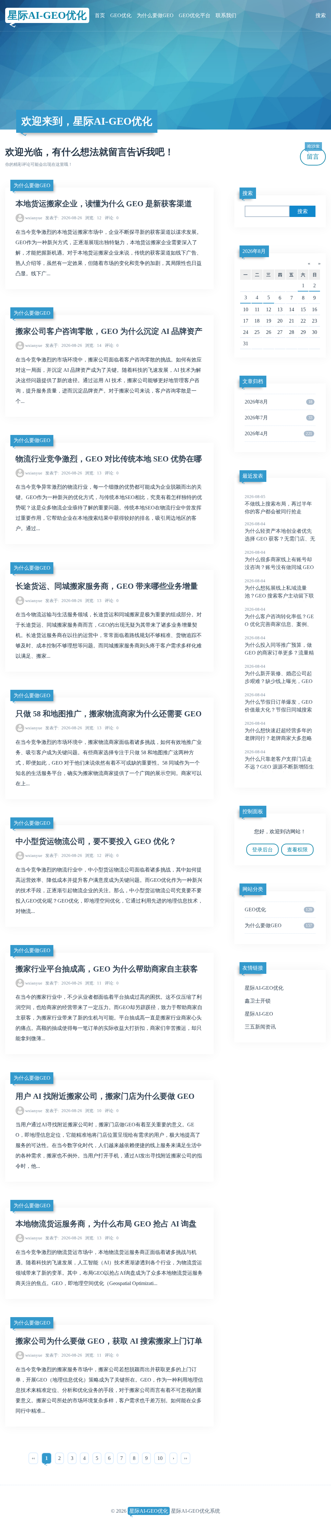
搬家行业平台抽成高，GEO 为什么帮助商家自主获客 (107, 969)
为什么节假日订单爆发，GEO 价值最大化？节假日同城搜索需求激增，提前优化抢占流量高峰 (279, 710)
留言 (313, 154)
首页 (100, 15)
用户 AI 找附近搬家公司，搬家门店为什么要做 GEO (105, 1096)
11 (93, 983)
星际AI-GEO (259, 1014)
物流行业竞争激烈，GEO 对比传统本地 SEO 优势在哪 (109, 459)
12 (93, 217)
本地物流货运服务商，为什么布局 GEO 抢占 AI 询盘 (106, 1224)
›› (185, 1458)
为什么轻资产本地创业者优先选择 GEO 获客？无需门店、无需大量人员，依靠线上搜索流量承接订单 (280, 539)
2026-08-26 (63, 217)
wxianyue (33, 217)
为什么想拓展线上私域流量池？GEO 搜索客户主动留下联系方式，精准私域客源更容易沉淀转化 (279, 596)
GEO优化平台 (194, 15)
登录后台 (262, 849)
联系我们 (226, 15)
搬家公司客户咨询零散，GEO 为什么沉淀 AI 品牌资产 (109, 331)
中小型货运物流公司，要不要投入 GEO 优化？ (96, 841)
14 (93, 345)
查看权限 (297, 849)
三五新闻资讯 (260, 1027)
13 (93, 473)
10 (93, 1110)
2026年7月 (279, 417)
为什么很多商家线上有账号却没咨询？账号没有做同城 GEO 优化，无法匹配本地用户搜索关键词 (279, 568)
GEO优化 (121, 15)
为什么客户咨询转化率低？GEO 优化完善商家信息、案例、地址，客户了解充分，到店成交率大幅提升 (279, 625)
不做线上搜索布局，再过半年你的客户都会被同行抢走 (278, 504)
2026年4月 (278, 433)
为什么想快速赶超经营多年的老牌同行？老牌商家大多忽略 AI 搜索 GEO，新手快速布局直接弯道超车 (280, 739)
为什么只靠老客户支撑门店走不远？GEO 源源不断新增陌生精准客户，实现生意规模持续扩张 (279, 767)
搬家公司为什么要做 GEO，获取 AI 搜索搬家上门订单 (109, 1341)
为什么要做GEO (155, 15)
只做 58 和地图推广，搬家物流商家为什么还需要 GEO (109, 714)
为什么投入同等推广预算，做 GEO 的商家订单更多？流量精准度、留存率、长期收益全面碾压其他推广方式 (279, 653)
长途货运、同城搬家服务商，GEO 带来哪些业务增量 (107, 586)
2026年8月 (254, 251)
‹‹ (33, 1458)
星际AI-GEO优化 (47, 15)
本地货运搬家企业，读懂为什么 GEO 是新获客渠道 (104, 203)
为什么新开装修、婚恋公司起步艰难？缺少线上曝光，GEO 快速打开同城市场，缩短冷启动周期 (279, 682)
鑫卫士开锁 (258, 1001)
